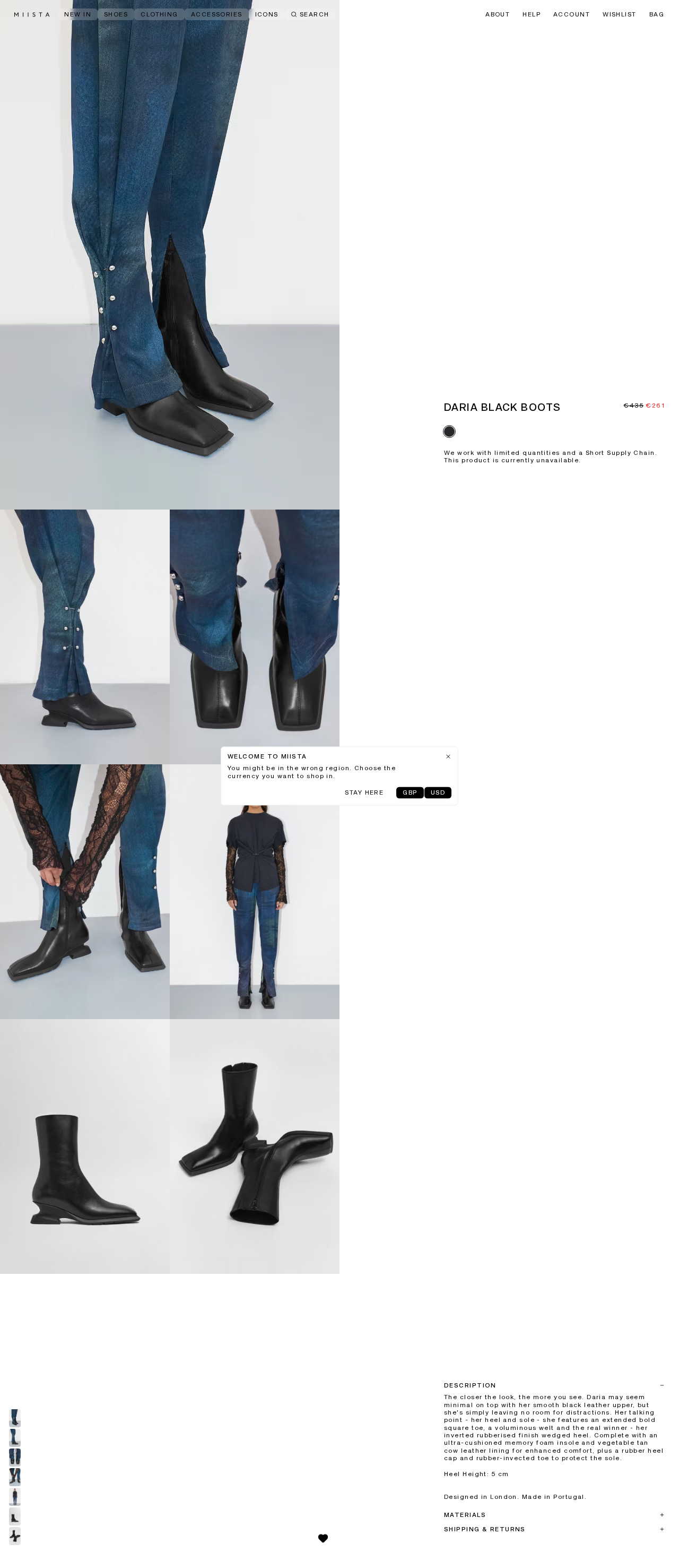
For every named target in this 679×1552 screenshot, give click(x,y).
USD (438, 793)
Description (470, 1386)
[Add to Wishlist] (323, 1538)
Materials (465, 1515)
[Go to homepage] (31, 14)
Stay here (364, 793)
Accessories (216, 15)
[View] (170, 255)
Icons (266, 15)
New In (77, 15)
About (497, 15)
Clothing (159, 15)
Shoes (116, 15)
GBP (410, 793)
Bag (656, 15)
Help (532, 15)
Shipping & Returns (485, 1530)
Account (571, 15)
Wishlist (620, 15)
